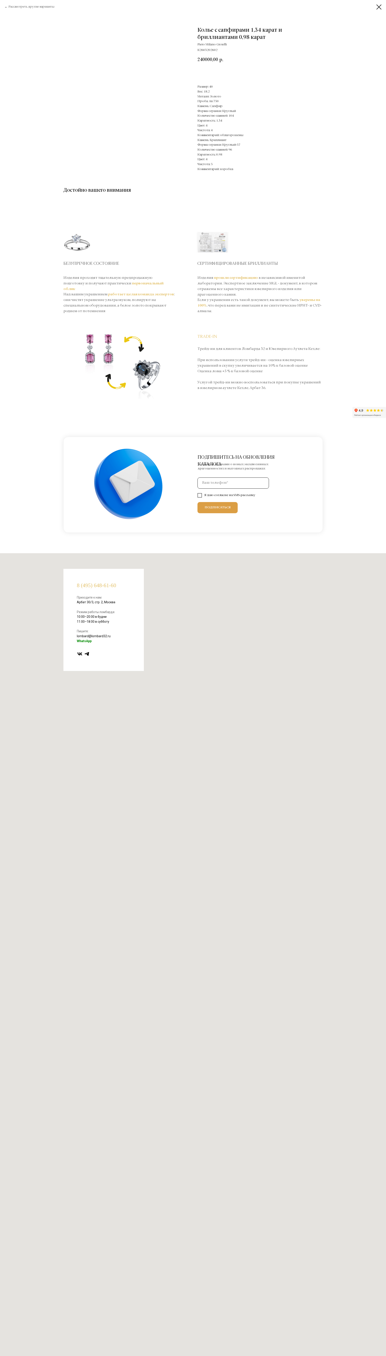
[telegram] (87, 654)
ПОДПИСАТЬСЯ (218, 507)
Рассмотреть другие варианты (31, 6)
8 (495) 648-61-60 (96, 585)
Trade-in (207, 337)
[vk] (80, 654)
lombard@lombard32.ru (94, 636)
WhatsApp (84, 641)
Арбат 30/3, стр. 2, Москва (96, 602)
